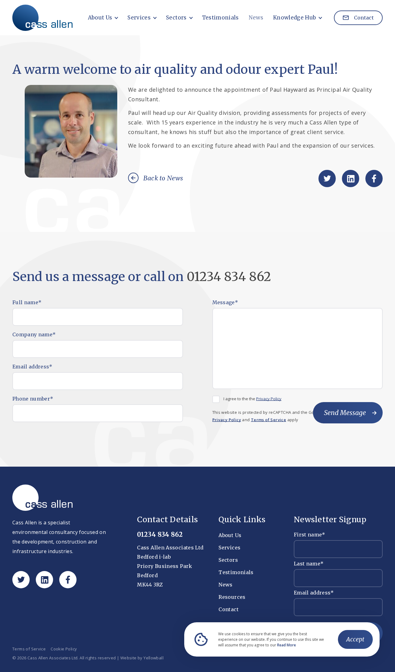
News (256, 17)
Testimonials (220, 17)
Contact (363, 18)
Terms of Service (268, 420)
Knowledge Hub (294, 17)
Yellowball (153, 658)
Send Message (345, 413)
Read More (286, 645)
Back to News (163, 178)
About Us (100, 17)
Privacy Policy (268, 399)
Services (139, 17)
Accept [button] (355, 639)
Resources (231, 596)
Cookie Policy (64, 649)
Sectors (176, 17)
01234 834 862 (229, 277)
